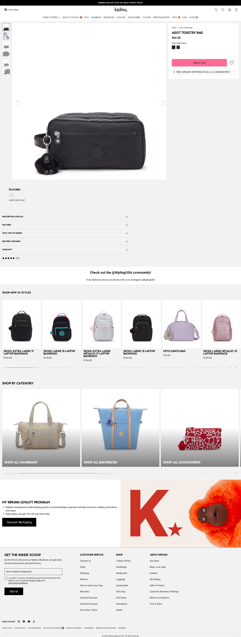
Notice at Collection (159, 597)
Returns (84, 579)
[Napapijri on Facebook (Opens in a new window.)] (23, 621)
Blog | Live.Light (158, 567)
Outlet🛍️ (193, 17)
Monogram (121, 604)
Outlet (119, 610)
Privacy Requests (34, 628)
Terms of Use (7, 628)
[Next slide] (238, 3)
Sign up (14, 591)
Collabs (147, 17)
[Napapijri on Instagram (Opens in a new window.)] (18, 621)
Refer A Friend (157, 585)
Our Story (154, 561)
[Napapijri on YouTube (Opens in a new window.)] (28, 621)
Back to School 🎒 (72, 17)
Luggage (120, 17)
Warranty (84, 591)
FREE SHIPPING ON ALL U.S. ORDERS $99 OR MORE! (120, 3)
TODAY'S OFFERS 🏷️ (52, 17)
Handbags (96, 17)
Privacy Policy (35, 580)
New (86, 17)
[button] (173, 48)
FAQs (82, 567)
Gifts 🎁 (176, 17)
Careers (153, 573)
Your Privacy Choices (51, 628)
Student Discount (88, 597)
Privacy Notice (20, 628)
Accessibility (89, 628)
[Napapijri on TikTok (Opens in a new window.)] (33, 621)
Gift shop (120, 591)
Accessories (134, 17)
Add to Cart (199, 62)
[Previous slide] (3, 3)
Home (174, 28)
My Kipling (155, 579)
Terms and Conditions (18, 583)
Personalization (161, 17)
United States (13, 10)
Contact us (85, 561)
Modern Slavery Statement (106, 628)
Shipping (84, 573)
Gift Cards (121, 597)
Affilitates (122, 628)
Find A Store (156, 604)
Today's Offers (123, 561)
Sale (184, 17)
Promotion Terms (88, 610)
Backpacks (109, 17)
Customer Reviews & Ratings (164, 591)
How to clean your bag (91, 585)
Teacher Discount (89, 604)
